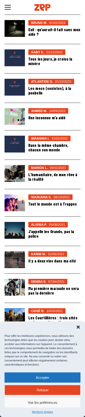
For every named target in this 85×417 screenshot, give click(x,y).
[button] (78, 327)
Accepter (42, 377)
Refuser (43, 390)
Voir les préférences (42, 402)
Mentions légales (42, 412)
